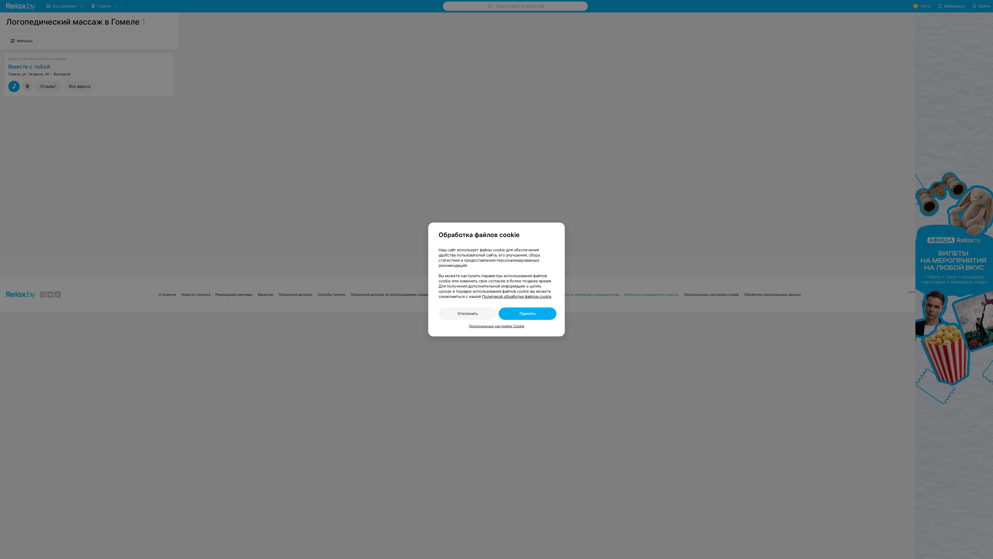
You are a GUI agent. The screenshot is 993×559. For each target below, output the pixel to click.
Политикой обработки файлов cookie (517, 296)
